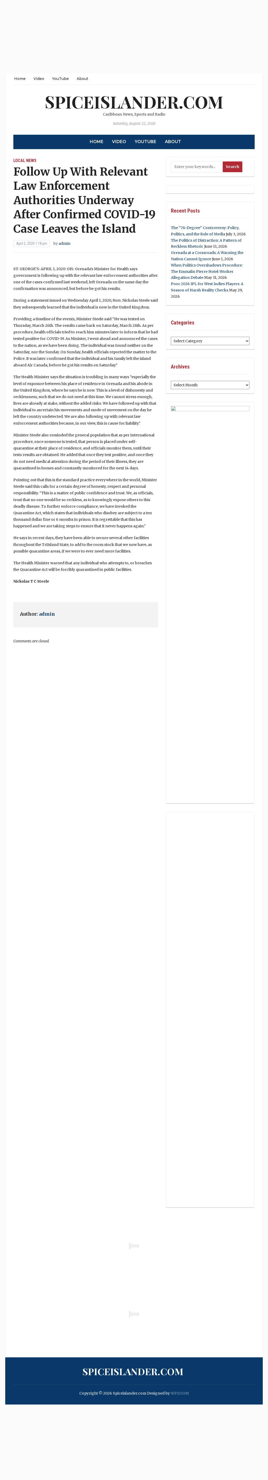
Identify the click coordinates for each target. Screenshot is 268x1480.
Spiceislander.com (134, 101)
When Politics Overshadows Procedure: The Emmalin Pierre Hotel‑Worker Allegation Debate (207, 271)
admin (64, 243)
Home (20, 78)
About (82, 78)
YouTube (60, 78)
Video (39, 78)
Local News (24, 160)
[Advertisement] (134, 36)
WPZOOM (180, 1393)
